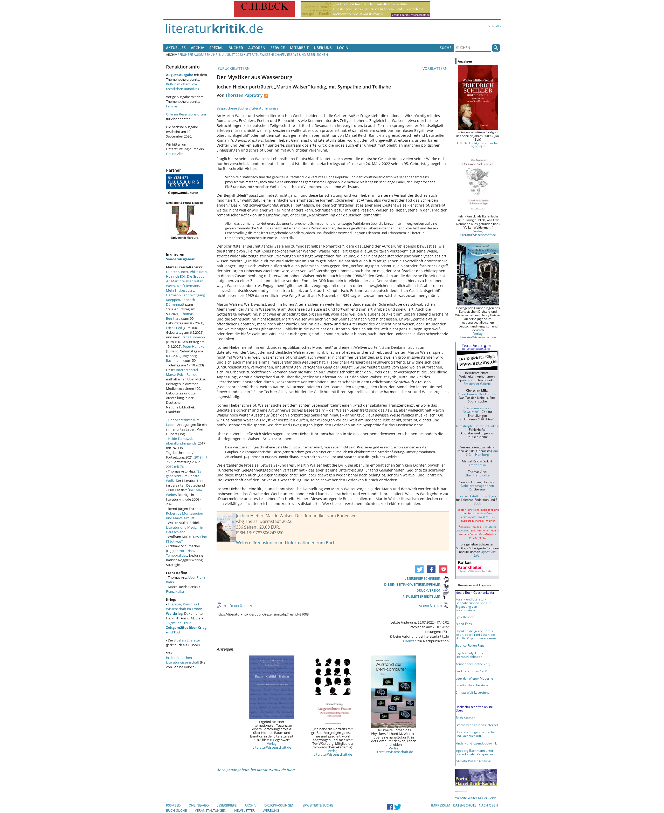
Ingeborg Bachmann (181, 358)
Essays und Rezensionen (307, 54)
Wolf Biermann (187, 285)
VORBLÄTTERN (436, 68)
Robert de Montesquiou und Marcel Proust (184, 515)
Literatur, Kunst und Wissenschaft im (184, 609)
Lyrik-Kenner (464, 617)
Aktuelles (176, 47)
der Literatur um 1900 (471, 671)
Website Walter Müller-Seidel (476, 798)
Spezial (216, 47)
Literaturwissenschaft (265, 54)
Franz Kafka (175, 591)
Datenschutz (464, 805)
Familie (171, 106)
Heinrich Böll (175, 276)
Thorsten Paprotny (244, 95)
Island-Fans (463, 623)
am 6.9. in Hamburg (482, 452)
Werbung (271, 810)
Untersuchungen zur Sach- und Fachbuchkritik (474, 734)
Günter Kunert (177, 271)
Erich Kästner (465, 717)
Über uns (323, 47)
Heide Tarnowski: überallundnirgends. (181, 441)
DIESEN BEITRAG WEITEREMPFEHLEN (412, 584)
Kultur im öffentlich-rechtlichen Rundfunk (182, 86)
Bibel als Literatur (187, 640)
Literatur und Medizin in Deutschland (184, 529)
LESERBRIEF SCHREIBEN (423, 578)
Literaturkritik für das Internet (476, 725)
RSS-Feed (173, 805)
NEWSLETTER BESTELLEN (422, 596)
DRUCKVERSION (429, 590)
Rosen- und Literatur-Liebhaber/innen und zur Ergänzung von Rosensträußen (473, 604)
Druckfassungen (279, 805)
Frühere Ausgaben (195, 54)
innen (487, 692)
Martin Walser (182, 281)
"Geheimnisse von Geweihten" (476, 410)
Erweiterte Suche (317, 805)
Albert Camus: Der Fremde (477, 394)
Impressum (440, 805)
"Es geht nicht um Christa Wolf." (183, 476)
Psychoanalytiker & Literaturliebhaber (469, 655)
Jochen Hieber (250, 515)
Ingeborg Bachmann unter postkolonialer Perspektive (474, 752)
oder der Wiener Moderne (474, 678)
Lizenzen (410, 641)
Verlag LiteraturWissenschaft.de (272, 745)
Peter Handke (193, 346)
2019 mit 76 (175, 466)
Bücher (236, 47)
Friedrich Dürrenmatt (180, 302)
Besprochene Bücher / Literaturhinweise (247, 108)
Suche (446, 47)
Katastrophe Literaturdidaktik (477, 426)
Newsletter (244, 810)
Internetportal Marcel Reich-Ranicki (182, 372)
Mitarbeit (299, 47)
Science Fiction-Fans (470, 645)
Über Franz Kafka (477, 475)
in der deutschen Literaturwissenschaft (182, 660)
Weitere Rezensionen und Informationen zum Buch (286, 542)
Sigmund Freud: (186, 627)
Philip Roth (198, 271)
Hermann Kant (177, 295)
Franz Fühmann (193, 337)
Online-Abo (174, 153)
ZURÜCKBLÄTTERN (233, 68)
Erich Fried (174, 327)
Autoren (256, 47)
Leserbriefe (227, 805)
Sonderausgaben (180, 259)
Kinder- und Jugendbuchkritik (476, 743)
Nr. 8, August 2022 (228, 54)
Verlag (494, 26)
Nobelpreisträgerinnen (477, 485)
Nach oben (488, 805)
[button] (419, 569)
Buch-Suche (176, 810)
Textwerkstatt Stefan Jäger (477, 496)
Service (278, 47)
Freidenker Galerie (477, 383)
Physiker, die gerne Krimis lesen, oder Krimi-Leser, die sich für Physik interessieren (475, 634)
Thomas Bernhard (179, 316)
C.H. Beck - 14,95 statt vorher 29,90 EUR (478, 145)
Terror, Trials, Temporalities (180, 553)
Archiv (197, 47)
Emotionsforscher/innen (472, 685)
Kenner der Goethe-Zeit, (472, 664)
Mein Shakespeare (180, 290)
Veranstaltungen (210, 810)
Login (342, 47)
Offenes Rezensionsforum (186, 114)
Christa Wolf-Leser (468, 692)
